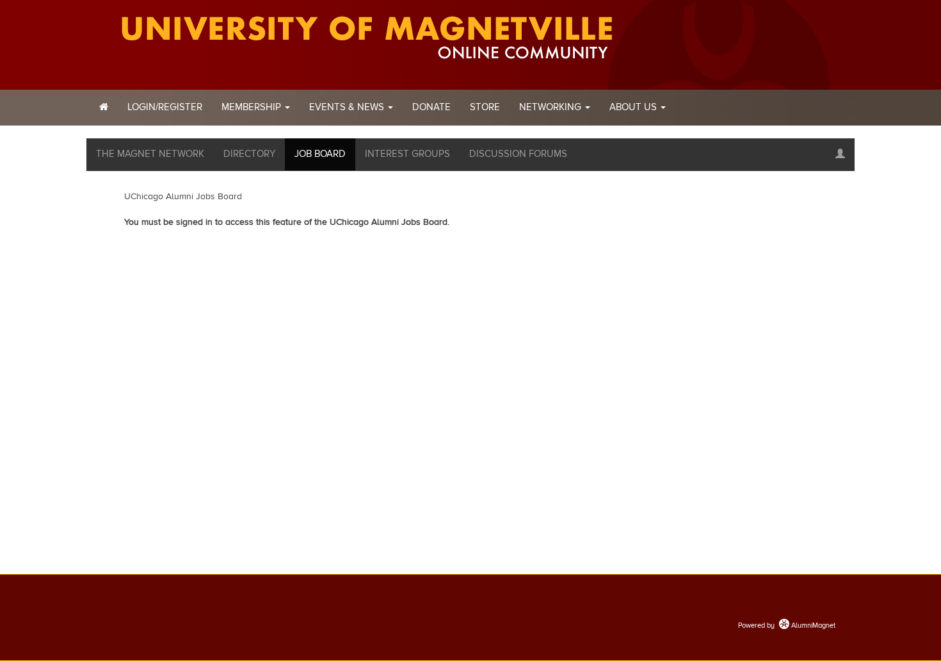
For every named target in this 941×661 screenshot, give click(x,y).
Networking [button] (551, 107)
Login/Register (164, 107)
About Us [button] (634, 107)
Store (485, 107)
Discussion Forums (518, 154)
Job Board (320, 154)
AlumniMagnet (812, 626)
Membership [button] (252, 107)
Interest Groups (407, 154)
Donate (431, 107)
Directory (249, 154)
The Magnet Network (150, 154)
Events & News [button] (348, 107)
